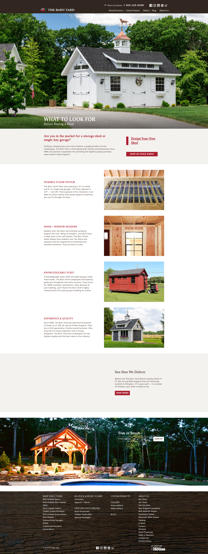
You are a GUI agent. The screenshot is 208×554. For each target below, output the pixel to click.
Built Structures (82, 512)
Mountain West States (149, 517)
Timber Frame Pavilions (53, 511)
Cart (166, 5)
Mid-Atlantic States (148, 511)
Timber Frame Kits (83, 514)
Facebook (151, 5)
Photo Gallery (117, 506)
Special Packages (83, 517)
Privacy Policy (145, 541)
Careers (142, 526)
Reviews (142, 529)
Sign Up (159, 439)
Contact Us (144, 538)
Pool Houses (48, 517)
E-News (142, 523)
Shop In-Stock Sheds (142, 154)
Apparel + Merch (82, 502)
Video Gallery (117, 508)
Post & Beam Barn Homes (54, 502)
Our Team (143, 502)
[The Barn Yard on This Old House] (158, 550)
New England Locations (149, 508)
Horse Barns (48, 529)
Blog (154, 11)
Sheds (45, 523)
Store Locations (114, 5)
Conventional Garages (53, 520)
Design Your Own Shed (143, 141)
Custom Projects (133, 11)
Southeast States (146, 514)
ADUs (45, 505)
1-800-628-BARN (134, 5)
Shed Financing (146, 532)
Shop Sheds (122, 393)
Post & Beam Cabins (52, 508)
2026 (46, 548)
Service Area (144, 505)
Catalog (142, 520)
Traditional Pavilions (52, 526)
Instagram (154, 5)
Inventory (79, 499)
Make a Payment (146, 535)
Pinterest (162, 5)
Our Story (143, 499)
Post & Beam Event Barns (54, 514)
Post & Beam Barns (51, 499)
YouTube (158, 5)
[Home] (57, 9)
